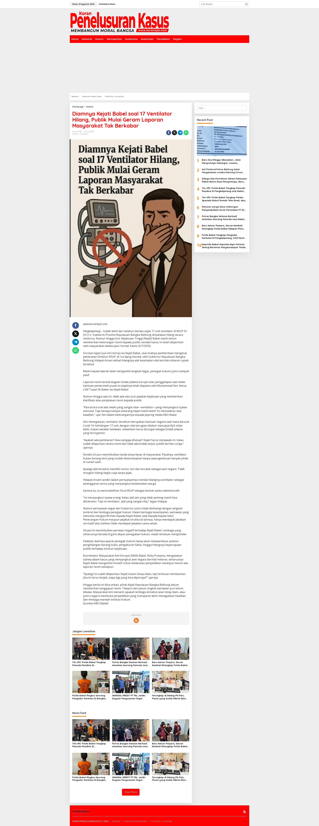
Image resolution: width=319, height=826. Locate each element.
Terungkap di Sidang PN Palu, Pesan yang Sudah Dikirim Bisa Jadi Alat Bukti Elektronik (169, 697)
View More (131, 792)
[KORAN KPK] (119, 21)
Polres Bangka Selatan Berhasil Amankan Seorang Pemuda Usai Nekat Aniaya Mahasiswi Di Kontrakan (129, 664)
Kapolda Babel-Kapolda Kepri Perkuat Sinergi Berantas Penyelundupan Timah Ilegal (223, 246)
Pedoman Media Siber (135, 821)
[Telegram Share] (180, 132)
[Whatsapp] (186, 132)
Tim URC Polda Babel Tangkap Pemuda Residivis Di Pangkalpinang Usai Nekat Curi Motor (89, 664)
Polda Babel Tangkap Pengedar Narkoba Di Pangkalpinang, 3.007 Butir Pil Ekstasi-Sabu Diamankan (223, 236)
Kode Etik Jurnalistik (161, 821)
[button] (246, 4)
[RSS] (136, 620)
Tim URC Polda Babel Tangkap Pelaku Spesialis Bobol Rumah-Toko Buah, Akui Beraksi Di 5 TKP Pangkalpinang (223, 199)
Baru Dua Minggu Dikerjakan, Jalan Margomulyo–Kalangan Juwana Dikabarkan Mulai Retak (221, 161)
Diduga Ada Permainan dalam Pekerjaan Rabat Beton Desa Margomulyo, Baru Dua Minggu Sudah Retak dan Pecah (224, 180)
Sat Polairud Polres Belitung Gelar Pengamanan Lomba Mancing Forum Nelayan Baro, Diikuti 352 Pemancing (222, 171)
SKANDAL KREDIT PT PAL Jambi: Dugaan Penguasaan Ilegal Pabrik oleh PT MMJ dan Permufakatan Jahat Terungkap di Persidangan (130, 697)
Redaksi (116, 821)
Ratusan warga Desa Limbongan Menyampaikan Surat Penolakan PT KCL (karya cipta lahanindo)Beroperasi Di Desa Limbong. (224, 208)
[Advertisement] (159, 68)
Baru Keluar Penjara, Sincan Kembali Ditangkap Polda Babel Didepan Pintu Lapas (169, 664)
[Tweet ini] (174, 132)
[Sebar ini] (168, 132)
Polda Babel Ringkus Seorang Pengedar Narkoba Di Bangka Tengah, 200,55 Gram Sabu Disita (90, 697)
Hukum (75, 134)
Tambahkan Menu (106, 4)
